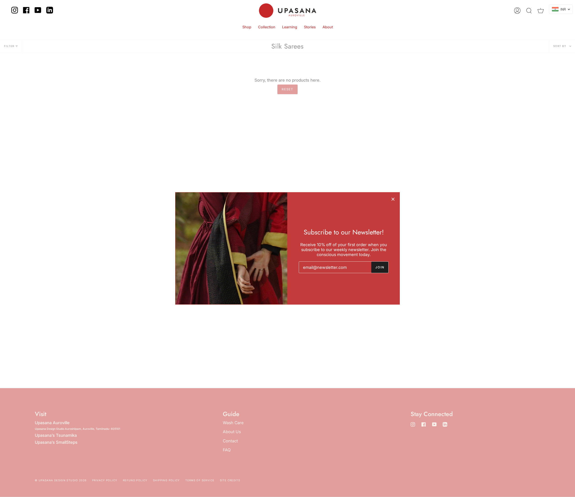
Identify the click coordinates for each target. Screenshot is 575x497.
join (379, 267)
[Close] (393, 199)
